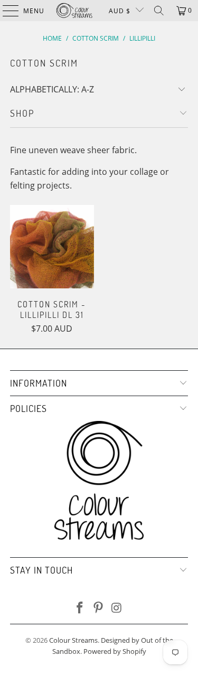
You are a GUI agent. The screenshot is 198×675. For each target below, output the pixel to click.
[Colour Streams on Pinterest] (99, 608)
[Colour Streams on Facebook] (80, 608)
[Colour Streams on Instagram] (117, 608)
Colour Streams (73, 640)
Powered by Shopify (114, 651)
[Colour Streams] (74, 10)
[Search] (159, 10)
